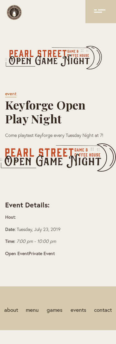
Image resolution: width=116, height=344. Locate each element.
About (11, 309)
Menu (32, 309)
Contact (103, 309)
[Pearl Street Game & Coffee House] (14, 13)
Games (55, 309)
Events (78, 309)
